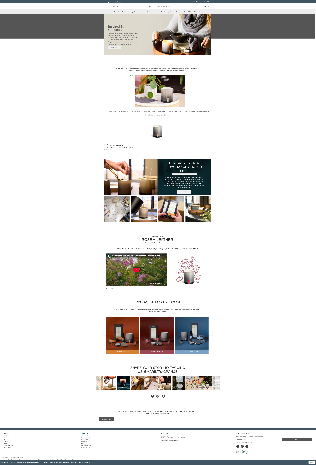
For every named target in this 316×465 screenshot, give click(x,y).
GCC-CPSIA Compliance (62, 459)
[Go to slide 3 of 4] (112, 288)
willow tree (198, 12)
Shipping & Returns (86, 439)
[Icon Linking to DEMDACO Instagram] (242, 446)
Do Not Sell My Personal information (80, 462)
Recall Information (86, 445)
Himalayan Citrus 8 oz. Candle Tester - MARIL (119, 148)
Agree (311, 462)
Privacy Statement (7, 459)
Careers (6, 441)
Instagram (157, 396)
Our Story (6, 436)
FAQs (82, 443)
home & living (147, 12)
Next (211, 334)
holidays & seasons (134, 12)
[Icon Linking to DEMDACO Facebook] (237, 446)
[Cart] (208, 6)
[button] (98, 383)
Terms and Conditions (50, 459)
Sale (115, 12)
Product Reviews (8, 445)
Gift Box (6, 443)
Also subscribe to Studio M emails (246, 442)
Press (5, 439)
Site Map (72, 459)
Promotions (84, 441)
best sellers (122, 12)
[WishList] (205, 6)
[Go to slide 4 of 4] (114, 288)
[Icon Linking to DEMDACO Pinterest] (246, 446)
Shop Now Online (106, 419)
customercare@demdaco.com (169, 440)
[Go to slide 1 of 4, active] (106, 288)
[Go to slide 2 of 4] (109, 288)
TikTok (163, 396)
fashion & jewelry (176, 12)
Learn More (114, 47)
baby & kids (188, 12)
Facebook (152, 396)
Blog (5, 438)
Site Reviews (7, 447)
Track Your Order (86, 438)
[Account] (202, 6)
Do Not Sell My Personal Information (22, 459)
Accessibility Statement (37, 459)
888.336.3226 (165, 436)
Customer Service (86, 436)
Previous (104, 334)
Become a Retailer (86, 447)
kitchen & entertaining (161, 12)
